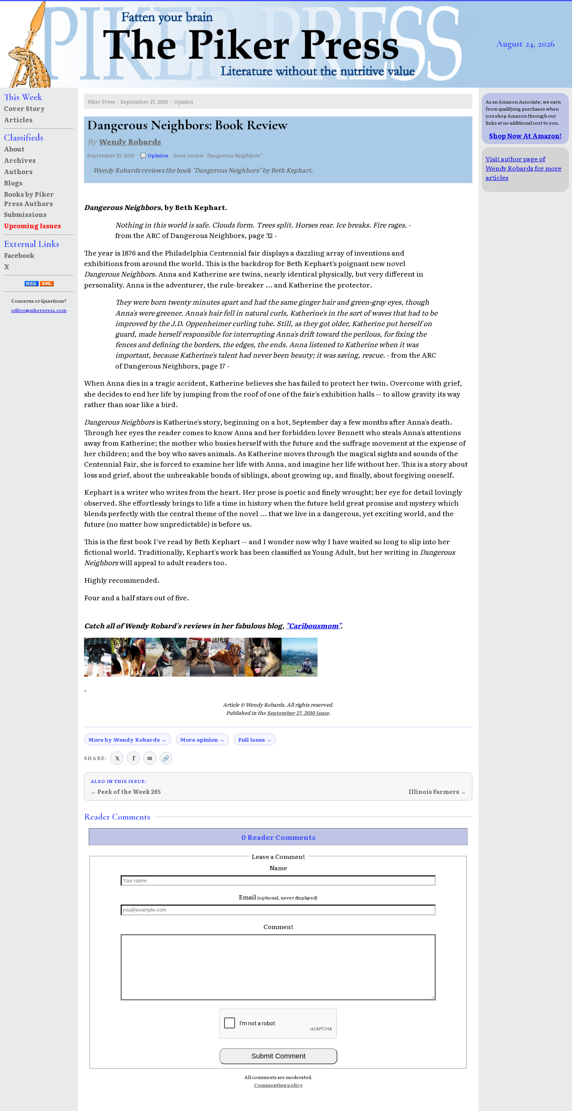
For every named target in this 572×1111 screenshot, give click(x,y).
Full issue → (255, 739)
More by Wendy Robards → (127, 739)
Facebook (19, 255)
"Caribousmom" (313, 625)
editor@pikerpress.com (39, 310)
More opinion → (202, 739)
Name (278, 867)
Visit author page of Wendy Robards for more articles (523, 168)
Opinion (183, 101)
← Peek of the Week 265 (126, 791)
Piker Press (101, 101)
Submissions (25, 214)
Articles (18, 119)
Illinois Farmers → (437, 791)
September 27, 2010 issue (298, 712)
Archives (20, 160)
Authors (18, 171)
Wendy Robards (130, 141)
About (14, 148)
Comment (278, 926)
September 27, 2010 (144, 101)
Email (278, 896)
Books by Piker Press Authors (29, 198)
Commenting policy (278, 1084)
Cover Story (24, 108)
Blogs (13, 182)
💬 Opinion (154, 155)
